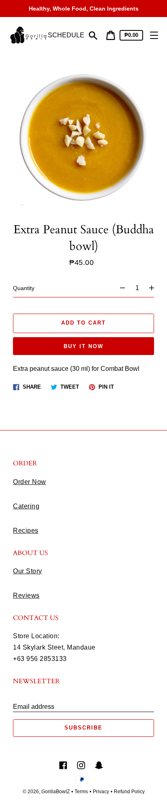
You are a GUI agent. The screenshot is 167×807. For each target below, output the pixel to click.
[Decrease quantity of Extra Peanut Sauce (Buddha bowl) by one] (118, 288)
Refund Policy (129, 791)
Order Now (29, 481)
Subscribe (83, 728)
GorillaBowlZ (55, 791)
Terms (81, 791)
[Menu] (154, 35)
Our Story (27, 571)
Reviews (26, 595)
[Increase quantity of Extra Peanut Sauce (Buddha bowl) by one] (155, 288)
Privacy (101, 791)
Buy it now (83, 346)
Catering (26, 506)
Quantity (23, 288)
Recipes (26, 530)
